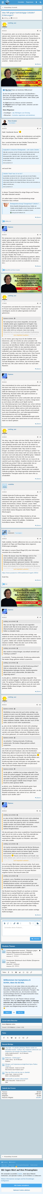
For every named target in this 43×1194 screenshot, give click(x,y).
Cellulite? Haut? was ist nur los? (12, 173)
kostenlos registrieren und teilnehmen (23, 115)
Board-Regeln (5, 1167)
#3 (40, 234)
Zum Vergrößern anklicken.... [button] (22, 335)
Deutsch (12, 1162)
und (12, 270)
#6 (40, 437)
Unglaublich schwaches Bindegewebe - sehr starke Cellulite (21, 150)
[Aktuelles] (36, 2)
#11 (40, 811)
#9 (40, 617)
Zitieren (39, 64)
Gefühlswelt (16, 964)
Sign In (8, 1012)
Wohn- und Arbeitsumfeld (12, 1076)
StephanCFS (9, 954)
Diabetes (7, 1061)
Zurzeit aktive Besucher (9, 1020)
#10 (40, 704)
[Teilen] (37, 31)
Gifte (6, 1082)
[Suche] (41, 2)
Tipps (12, 1167)
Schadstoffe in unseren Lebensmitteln (16, 1079)
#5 (40, 382)
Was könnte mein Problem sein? (14, 1069)
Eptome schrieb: (8, 318)
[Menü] (2, 2)
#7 (40, 492)
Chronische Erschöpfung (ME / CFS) (23, 954)
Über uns (4, 1165)
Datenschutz (33, 1165)
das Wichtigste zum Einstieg (21, 113)
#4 (40, 303)
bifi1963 (38, 1097)
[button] (4, 923)
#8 (40, 538)
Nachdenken (9, 1055)
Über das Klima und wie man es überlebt (17, 1072)
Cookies (5, 1162)
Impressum (11, 1165)
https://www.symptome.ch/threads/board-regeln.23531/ (20, 573)
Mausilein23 (9, 964)
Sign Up (20, 1012)
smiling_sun (7, 18)
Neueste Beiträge (7, 1044)
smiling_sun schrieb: (9, 621)
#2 (40, 128)
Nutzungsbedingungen (22, 1165)
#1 (40, 30)
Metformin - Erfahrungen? (13, 1058)
